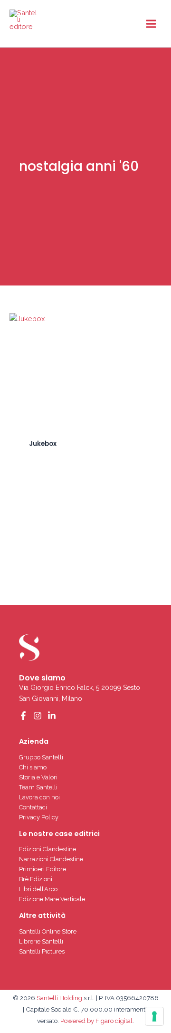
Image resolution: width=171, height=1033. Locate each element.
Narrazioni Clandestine (51, 859)
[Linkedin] (52, 715)
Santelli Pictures (42, 951)
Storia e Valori (38, 777)
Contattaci (33, 807)
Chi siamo (33, 767)
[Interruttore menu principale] (151, 23)
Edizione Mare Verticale (52, 899)
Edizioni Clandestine (47, 849)
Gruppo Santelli (41, 757)
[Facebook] (23, 715)
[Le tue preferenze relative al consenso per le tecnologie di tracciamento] (154, 1016)
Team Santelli (38, 787)
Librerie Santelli (41, 941)
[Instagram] (37, 715)
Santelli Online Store (47, 931)
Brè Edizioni (35, 879)
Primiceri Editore (42, 869)
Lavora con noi (39, 797)
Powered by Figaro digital (96, 1020)
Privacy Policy (38, 817)
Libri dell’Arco (38, 889)
